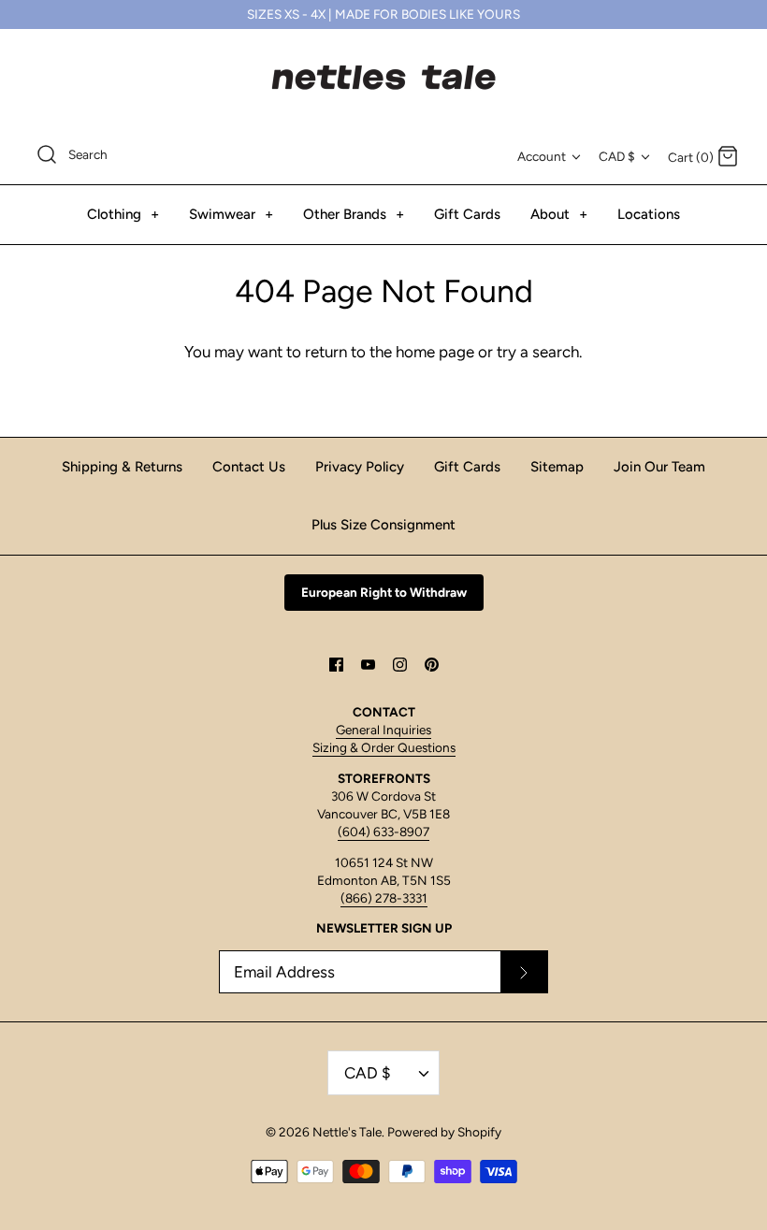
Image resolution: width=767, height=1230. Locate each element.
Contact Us (248, 466)
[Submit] (523, 971)
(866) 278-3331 (383, 897)
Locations (648, 214)
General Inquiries (383, 729)
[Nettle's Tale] (383, 78)
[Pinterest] (432, 665)
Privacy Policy (359, 466)
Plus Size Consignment (383, 524)
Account (541, 156)
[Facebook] (336, 665)
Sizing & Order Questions (384, 747)
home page (435, 351)
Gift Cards (467, 214)
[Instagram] (400, 665)
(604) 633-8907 (383, 831)
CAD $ (617, 156)
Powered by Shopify (444, 1131)
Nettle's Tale (347, 1131)
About (558, 214)
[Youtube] (368, 665)
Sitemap (557, 466)
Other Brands (353, 214)
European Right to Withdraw (384, 592)
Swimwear (231, 214)
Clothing (123, 214)
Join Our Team (659, 466)
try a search (538, 351)
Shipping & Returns (122, 466)
